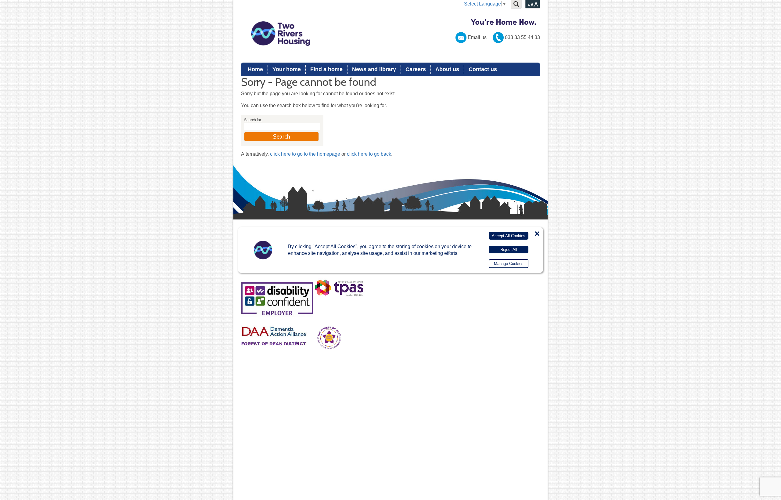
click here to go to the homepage (305, 154)
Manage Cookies (509, 263)
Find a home (326, 69)
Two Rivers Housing (390, 33)
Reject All (508, 249)
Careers (415, 69)
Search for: (253, 120)
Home (255, 69)
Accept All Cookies (508, 236)
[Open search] (516, 4)
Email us (477, 37)
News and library (374, 69)
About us (447, 69)
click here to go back (369, 154)
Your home (286, 69)
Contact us (483, 69)
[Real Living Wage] (328, 275)
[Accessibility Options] (532, 4)
